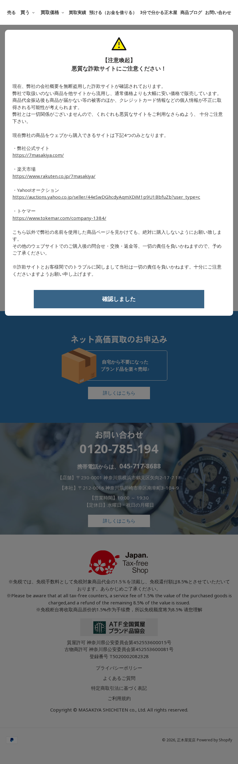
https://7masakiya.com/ (38, 155)
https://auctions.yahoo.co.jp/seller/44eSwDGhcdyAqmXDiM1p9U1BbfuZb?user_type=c (106, 197)
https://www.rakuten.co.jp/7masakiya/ (53, 176)
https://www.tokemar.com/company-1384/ (59, 218)
